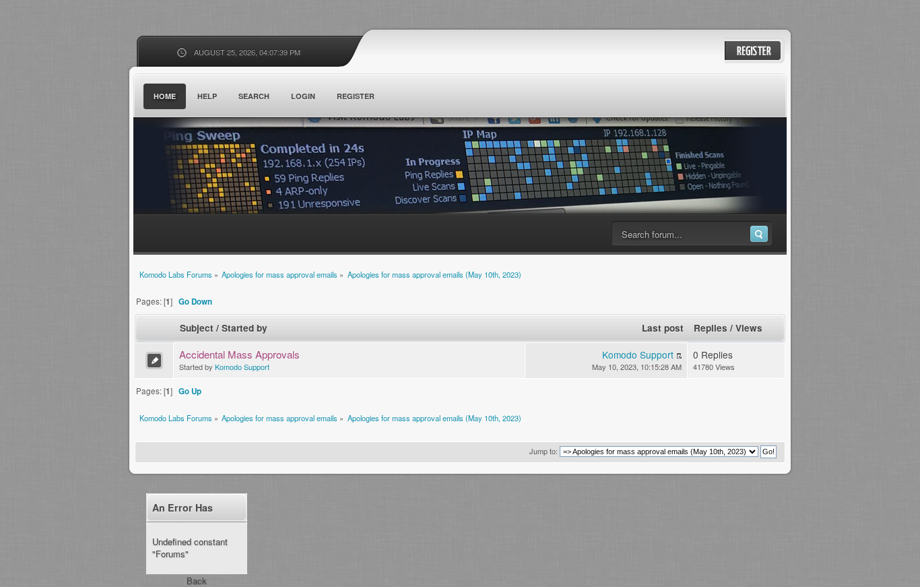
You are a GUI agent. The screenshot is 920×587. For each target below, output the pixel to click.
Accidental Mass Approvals (239, 354)
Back (197, 580)
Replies (710, 327)
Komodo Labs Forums (265, 168)
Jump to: (543, 450)
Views (748, 327)
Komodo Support (242, 366)
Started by (244, 327)
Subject (196, 327)
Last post (663, 327)
